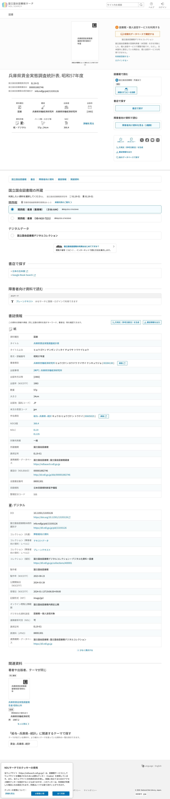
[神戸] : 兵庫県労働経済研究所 (48, 370)
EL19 (36, 429)
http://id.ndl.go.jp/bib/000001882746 (52, 474)
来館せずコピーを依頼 (126, 92)
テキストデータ (41, 540)
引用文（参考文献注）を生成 (131, 147)
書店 (33, 179)
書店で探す (137, 108)
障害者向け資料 (46, 179)
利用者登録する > (122, 56)
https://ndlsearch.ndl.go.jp (47, 464)
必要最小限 (39, 793)
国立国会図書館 (19, 179)
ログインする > (121, 60)
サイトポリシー (90, 790)
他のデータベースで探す (129, 157)
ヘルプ (151, 7)
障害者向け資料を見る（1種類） (137, 125)
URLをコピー (131, 142)
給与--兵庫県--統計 (43, 416)
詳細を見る (88, 123)
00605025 (89, 416)
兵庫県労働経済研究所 (44, 363)
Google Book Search (22, 274)
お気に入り (120, 142)
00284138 (108, 363)
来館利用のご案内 (62, 202)
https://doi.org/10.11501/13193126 (51, 517)
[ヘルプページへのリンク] (85, 64)
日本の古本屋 (19, 271)
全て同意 (61, 793)
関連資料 (75, 179)
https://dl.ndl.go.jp (43, 643)
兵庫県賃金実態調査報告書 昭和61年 (19, 703)
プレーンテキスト (24, 301)
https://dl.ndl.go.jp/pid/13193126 (50, 527)
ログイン (162, 7)
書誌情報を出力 (125, 152)
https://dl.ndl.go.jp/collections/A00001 (53, 562)
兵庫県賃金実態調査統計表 (46, 343)
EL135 (37, 434)
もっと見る (22, 723)
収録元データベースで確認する (139, 34)
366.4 (36, 423)
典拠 (121, 363)
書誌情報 (62, 179)
